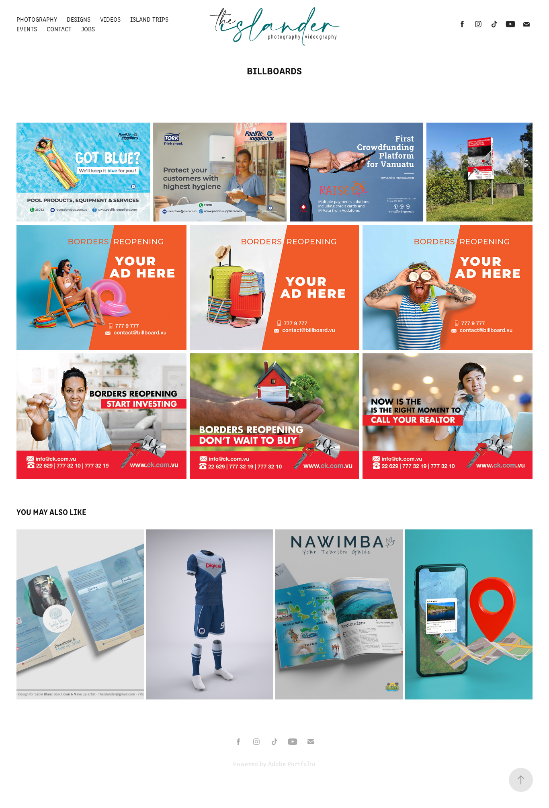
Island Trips (149, 19)
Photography (36, 19)
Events (26, 29)
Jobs (88, 29)
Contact (59, 29)
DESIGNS (78, 19)
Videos (110, 19)
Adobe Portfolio (291, 763)
